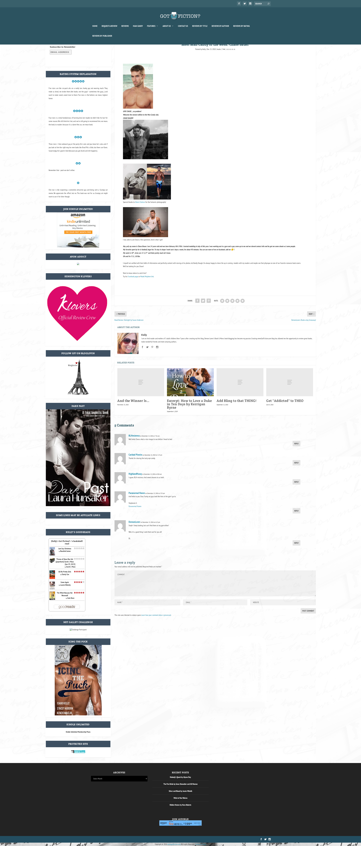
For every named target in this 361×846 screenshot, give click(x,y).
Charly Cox (65, 574)
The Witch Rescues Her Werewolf (65, 594)
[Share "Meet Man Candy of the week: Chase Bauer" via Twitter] (203, 301)
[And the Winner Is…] (140, 382)
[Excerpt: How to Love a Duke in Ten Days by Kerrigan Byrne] (190, 382)
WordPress (122, 839)
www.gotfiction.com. (174, 844)
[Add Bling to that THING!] (240, 382)
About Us (167, 26)
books (219, 49)
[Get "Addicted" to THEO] (289, 382)
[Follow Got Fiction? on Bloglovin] (78, 394)
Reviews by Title (199, 26)
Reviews (125, 26)
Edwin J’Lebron (140, 202)
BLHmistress (134, 435)
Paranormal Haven (137, 493)
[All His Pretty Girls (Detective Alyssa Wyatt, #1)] (52, 578)
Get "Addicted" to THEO (284, 400)
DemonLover (134, 521)
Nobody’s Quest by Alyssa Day (180, 777)
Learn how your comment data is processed (156, 615)
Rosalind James (65, 551)
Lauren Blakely (65, 585)
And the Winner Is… (133, 400)
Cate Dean (70, 598)
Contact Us (183, 26)
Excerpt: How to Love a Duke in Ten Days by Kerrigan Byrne (189, 404)
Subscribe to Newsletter (62, 47)
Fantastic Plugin (200, 844)
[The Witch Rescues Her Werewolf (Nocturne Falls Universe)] (52, 599)
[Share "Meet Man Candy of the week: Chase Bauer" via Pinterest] (209, 301)
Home (94, 26)
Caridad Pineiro (135, 454)
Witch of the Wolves (180, 798)
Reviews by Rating (241, 26)
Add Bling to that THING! (236, 400)
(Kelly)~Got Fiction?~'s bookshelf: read (67, 542)
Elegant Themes (104, 839)
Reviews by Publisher (102, 36)
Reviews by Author (220, 26)
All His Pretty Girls (64, 571)
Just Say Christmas (64, 548)
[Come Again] (52, 589)
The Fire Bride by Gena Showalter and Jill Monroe (180, 784)
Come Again (65, 582)
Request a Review (109, 26)
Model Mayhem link (147, 276)
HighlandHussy (135, 473)
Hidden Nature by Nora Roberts (180, 805)
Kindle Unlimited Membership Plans (78, 732)
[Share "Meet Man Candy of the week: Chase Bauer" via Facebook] (197, 301)
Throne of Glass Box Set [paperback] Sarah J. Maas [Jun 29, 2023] (65, 561)
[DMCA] (78, 752)
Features (151, 26)
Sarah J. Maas (70, 566)
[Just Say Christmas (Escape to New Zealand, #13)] (52, 554)
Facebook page (133, 276)
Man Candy (138, 26)
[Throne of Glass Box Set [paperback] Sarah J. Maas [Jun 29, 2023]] (52, 562)
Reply (296, 443)
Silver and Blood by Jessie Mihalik (180, 791)
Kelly (204, 49)
